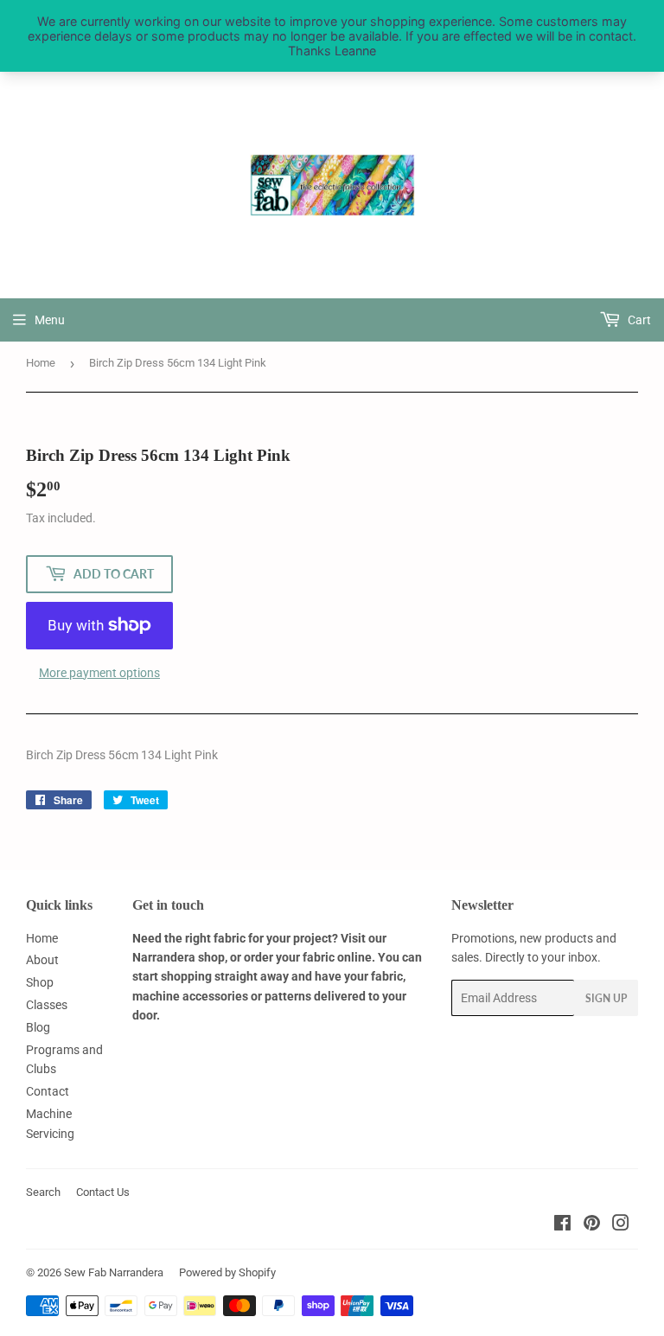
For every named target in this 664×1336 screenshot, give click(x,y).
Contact (47, 1091)
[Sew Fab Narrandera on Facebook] (562, 1225)
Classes (46, 1005)
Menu (50, 320)
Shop (40, 982)
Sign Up (606, 998)
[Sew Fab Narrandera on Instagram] (620, 1225)
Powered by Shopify (227, 1272)
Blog (38, 1027)
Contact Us (103, 1192)
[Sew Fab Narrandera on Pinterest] (592, 1225)
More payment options (99, 673)
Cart (638, 320)
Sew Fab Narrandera (113, 1272)
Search (43, 1192)
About (42, 960)
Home (40, 362)
